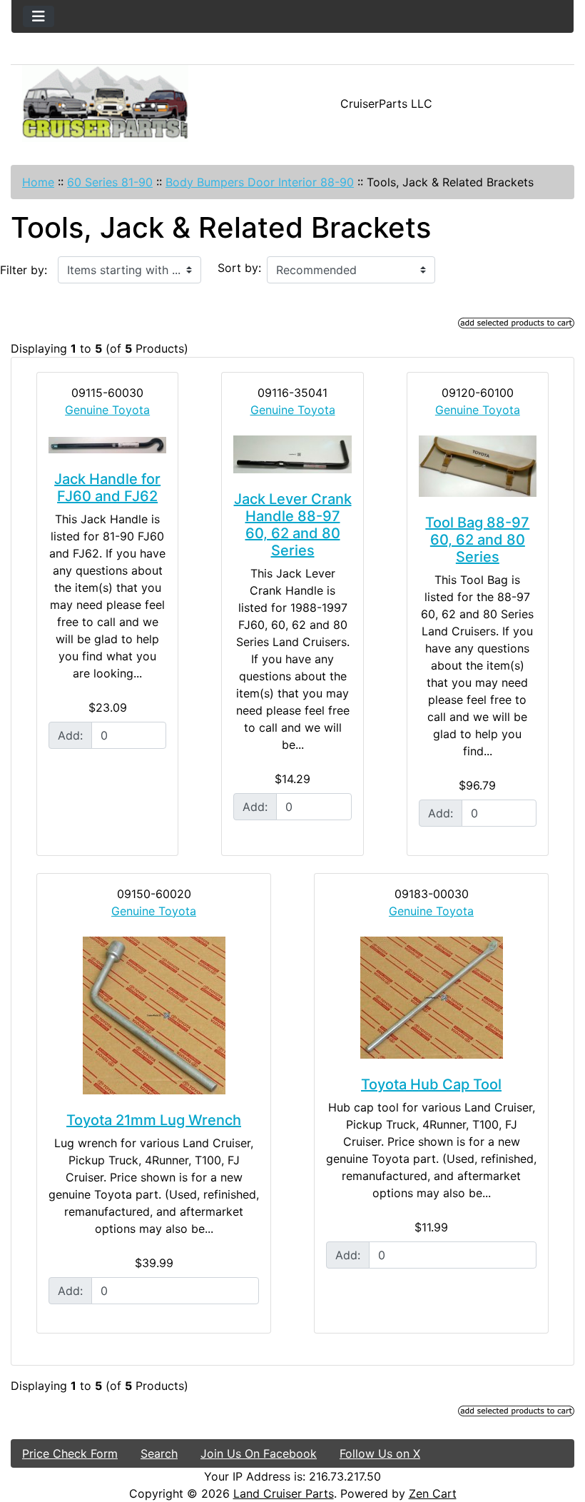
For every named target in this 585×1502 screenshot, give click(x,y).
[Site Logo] (105, 103)
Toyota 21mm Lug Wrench (153, 1120)
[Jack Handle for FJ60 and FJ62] (107, 444)
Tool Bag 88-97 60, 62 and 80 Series (477, 539)
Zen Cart (433, 1493)
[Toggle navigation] (38, 16)
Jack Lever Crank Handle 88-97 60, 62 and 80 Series (293, 524)
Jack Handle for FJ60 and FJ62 (107, 487)
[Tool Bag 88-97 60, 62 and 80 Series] (477, 466)
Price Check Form (70, 1453)
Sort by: (239, 268)
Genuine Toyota (107, 410)
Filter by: (23, 270)
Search (159, 1453)
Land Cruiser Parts (283, 1493)
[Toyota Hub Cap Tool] (431, 998)
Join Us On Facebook (258, 1453)
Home (38, 182)
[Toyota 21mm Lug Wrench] (154, 1015)
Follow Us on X (380, 1453)
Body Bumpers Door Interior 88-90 (260, 182)
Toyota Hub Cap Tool (431, 1084)
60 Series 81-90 (110, 182)
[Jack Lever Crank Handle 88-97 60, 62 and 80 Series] (292, 454)
